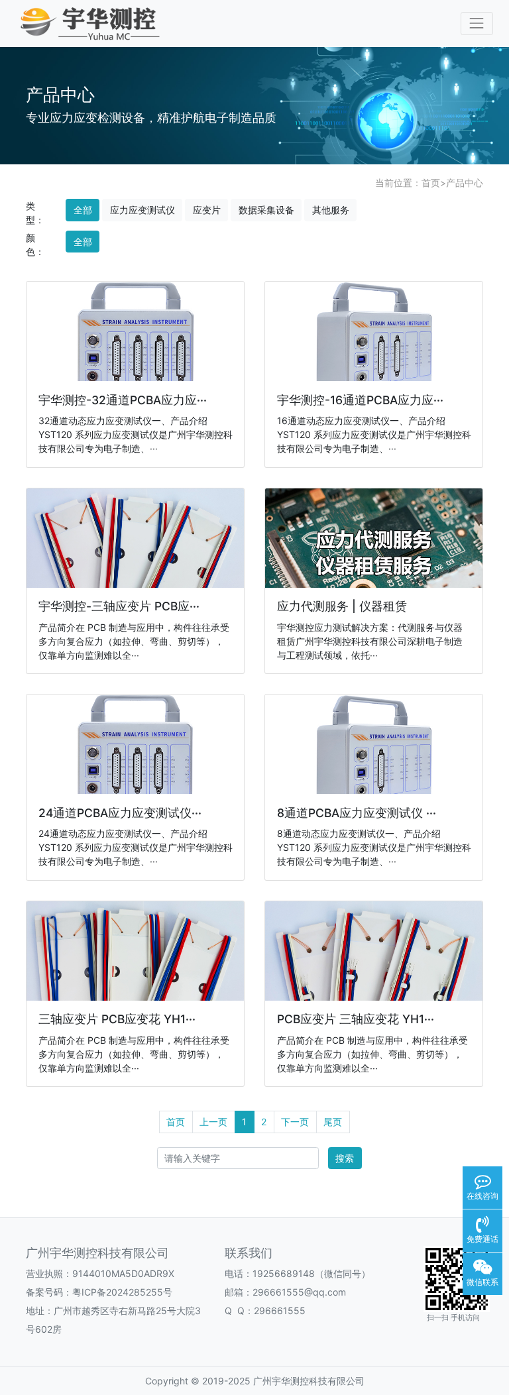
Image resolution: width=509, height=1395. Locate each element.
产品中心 (464, 182)
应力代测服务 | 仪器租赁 (342, 606)
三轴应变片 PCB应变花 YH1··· (117, 1019)
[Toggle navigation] (477, 23)
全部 (83, 209)
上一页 (213, 1121)
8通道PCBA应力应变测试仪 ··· (356, 813)
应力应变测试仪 (142, 209)
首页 (431, 182)
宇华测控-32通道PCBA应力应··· (122, 400)
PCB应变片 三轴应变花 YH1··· (355, 1019)
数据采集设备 (266, 209)
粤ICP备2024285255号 (122, 1292)
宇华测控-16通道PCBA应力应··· (360, 400)
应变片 (207, 209)
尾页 (332, 1121)
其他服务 (330, 209)
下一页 (295, 1121)
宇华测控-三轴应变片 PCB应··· (118, 606)
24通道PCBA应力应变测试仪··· (119, 813)
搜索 (344, 1158)
